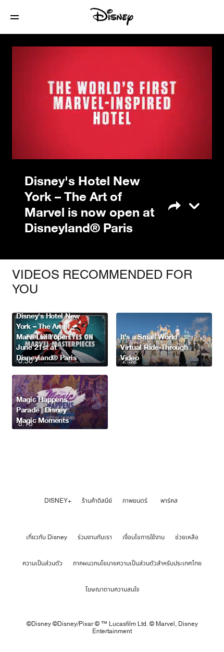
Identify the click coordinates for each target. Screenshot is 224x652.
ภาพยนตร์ (134, 500)
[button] (14, 17)
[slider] (112, 130)
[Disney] (112, 17)
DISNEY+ (57, 500)
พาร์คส (169, 500)
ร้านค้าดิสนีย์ (97, 500)
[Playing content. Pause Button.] (26, 145)
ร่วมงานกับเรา (95, 537)
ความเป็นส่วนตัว (42, 563)
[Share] (181, 204)
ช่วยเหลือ (186, 537)
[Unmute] (51, 145)
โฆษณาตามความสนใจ (112, 589)
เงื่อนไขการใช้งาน (143, 537)
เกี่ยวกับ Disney (46, 537)
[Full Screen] (195, 145)
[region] (112, 102)
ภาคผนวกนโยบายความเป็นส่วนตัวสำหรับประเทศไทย (137, 563)
